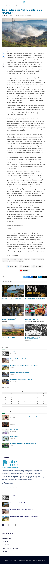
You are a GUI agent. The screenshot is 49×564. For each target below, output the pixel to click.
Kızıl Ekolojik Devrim (14, 436)
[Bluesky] (3, 60)
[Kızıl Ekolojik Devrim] (5, 438)
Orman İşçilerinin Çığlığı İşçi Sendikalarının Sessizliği (32, 338)
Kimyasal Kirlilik (41, 259)
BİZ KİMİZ (6, 560)
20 (24, 401)
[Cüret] (5, 424)
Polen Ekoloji (27, 302)
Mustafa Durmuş (28, 340)
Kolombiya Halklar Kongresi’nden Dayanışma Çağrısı (21, 358)
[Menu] (3, 2)
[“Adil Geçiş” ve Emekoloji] (13, 330)
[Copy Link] (3, 66)
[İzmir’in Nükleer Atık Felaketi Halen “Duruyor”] (24, 32)
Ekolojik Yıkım (27, 259)
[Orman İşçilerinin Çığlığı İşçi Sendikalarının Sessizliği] (36, 330)
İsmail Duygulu (4, 302)
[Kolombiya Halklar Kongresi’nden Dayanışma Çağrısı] (5, 360)
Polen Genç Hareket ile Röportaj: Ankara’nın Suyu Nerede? (10, 318)
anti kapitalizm (13, 259)
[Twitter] (3, 53)
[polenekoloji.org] (24, 2)
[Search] (45, 2)
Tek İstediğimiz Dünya (15, 429)
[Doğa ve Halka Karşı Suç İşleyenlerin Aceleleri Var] (5, 381)
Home (3, 5)
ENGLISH (44, 560)
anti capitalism (6, 259)
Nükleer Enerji (12, 261)
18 (11, 401)
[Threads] (3, 63)
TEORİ (39, 560)
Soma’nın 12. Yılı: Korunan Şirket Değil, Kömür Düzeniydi (35, 299)
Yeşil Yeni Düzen (20, 261)
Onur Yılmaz (4, 339)
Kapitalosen (33, 259)
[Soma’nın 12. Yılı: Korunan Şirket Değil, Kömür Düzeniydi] (36, 291)
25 (11, 403)
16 (43, 399)
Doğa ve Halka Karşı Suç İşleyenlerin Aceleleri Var (21, 379)
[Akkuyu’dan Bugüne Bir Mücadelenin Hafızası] (13, 291)
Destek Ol (5, 541)
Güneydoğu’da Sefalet (15, 351)
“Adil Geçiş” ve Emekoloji (8, 337)
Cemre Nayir (4, 321)
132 (12, 524)
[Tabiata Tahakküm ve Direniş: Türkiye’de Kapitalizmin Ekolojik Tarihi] (5, 417)
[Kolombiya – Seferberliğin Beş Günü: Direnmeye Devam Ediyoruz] (36, 310)
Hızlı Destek (5, 545)
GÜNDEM (35, 560)
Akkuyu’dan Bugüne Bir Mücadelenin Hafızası (11, 299)
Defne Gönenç (5, 15)
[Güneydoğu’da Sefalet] (5, 353)
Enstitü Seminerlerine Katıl (10, 548)
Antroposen (20, 259)
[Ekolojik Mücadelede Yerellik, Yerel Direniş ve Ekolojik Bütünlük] (5, 367)
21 (30, 401)
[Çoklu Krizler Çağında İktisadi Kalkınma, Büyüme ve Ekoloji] (5, 445)
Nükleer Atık (5, 261)
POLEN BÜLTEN (22, 560)
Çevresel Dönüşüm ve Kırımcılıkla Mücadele (19, 372)
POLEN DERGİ (28, 560)
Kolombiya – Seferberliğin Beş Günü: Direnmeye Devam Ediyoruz (34, 318)
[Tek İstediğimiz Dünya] (5, 431)
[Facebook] (3, 56)
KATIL (11, 560)
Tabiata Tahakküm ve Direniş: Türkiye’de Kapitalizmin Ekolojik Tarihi (25, 416)
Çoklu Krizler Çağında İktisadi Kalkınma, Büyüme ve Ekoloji (23, 443)
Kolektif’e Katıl (6, 538)
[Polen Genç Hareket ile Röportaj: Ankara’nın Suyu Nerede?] (13, 310)
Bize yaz (4, 552)
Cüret (11, 422)
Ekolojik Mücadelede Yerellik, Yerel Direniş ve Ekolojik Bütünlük (24, 365)
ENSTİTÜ (15, 560)
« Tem (3, 407)
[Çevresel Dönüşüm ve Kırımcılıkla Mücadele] (5, 374)
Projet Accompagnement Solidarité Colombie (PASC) (34, 321)
